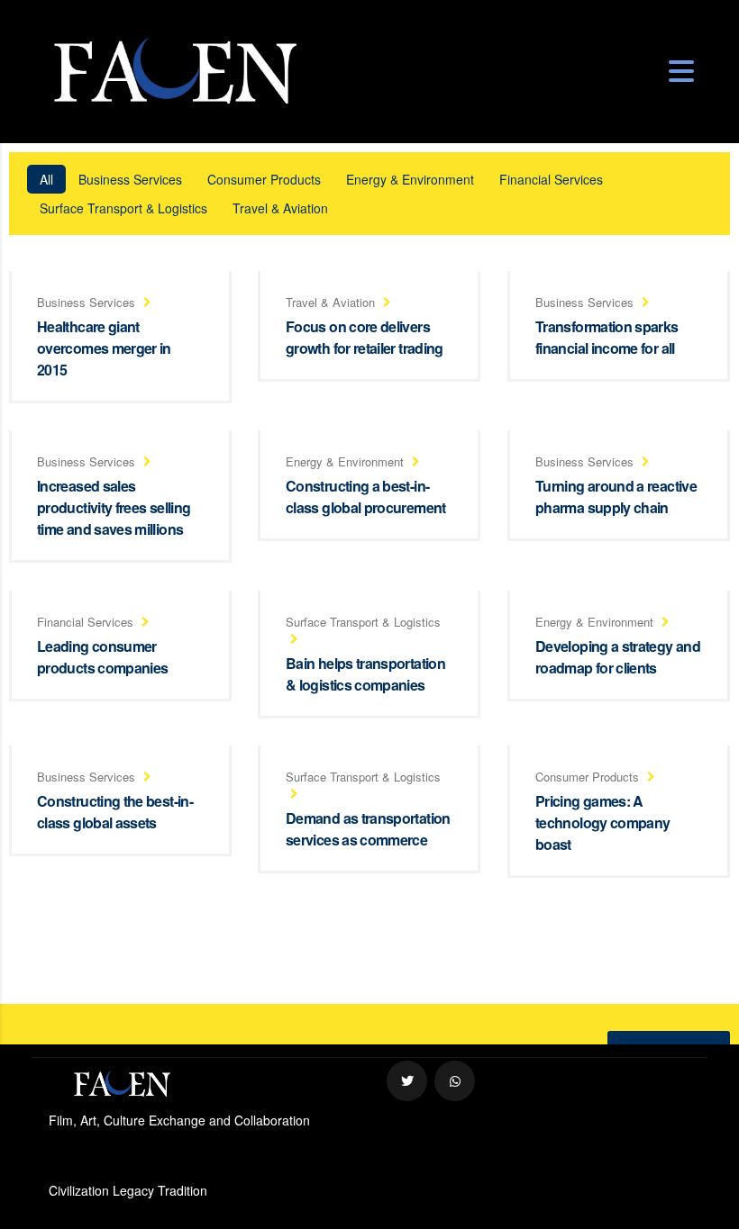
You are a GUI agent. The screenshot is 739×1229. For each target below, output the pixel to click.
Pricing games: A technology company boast (602, 822)
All (46, 179)
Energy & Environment (410, 179)
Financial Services (551, 179)
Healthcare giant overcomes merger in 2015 (104, 348)
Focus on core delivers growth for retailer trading (364, 337)
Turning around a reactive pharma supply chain (616, 496)
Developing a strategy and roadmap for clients (617, 657)
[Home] (175, 69)
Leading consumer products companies (102, 657)
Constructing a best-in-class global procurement (366, 496)
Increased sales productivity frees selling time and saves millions (113, 507)
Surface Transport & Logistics (123, 208)
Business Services (130, 179)
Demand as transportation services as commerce (368, 829)
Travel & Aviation (280, 208)
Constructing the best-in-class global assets (115, 812)
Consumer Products (264, 179)
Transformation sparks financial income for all (607, 337)
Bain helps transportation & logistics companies (365, 674)
